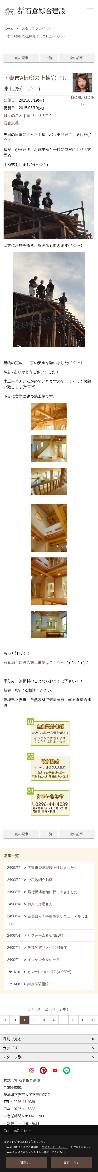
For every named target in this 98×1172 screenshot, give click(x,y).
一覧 (49, 58)
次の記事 (76, 58)
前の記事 (21, 58)
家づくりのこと (39, 115)
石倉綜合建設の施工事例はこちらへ (34, 662)
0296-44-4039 (24, 1102)
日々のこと (13, 115)
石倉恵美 (11, 123)
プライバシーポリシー (55, 1147)
